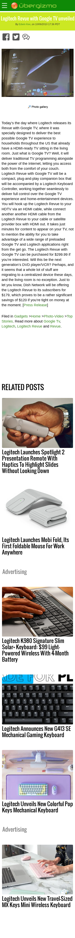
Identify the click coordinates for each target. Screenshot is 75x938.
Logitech (8, 326)
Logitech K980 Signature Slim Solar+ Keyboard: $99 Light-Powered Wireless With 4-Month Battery (35, 650)
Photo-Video (54, 316)
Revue (55, 326)
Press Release (35, 305)
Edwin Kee (25, 24)
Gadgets (21, 316)
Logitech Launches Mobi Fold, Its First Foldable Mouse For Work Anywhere (35, 546)
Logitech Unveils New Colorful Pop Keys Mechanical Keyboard (37, 807)
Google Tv (52, 321)
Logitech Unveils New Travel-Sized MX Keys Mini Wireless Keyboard (37, 901)
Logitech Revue (29, 326)
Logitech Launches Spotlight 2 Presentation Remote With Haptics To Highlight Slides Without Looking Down (33, 461)
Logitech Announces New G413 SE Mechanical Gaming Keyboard (36, 731)
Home (36, 316)
